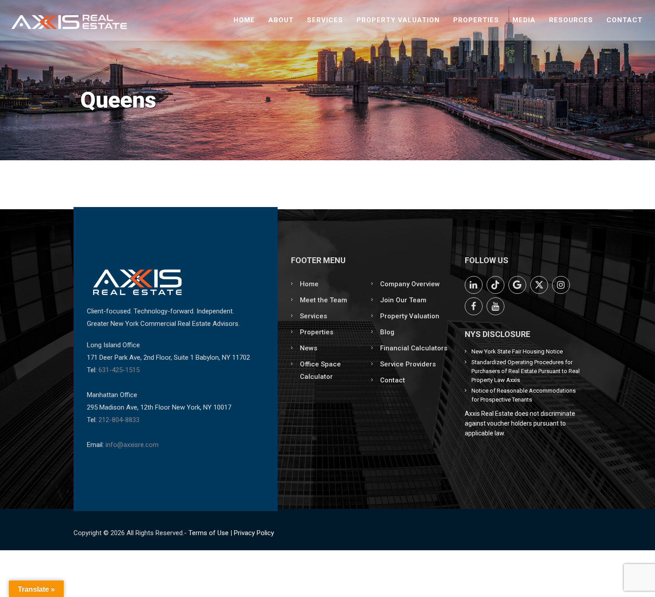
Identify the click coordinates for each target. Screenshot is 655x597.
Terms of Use (208, 533)
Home (244, 20)
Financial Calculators (413, 348)
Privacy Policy (254, 533)
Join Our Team (403, 300)
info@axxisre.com (132, 445)
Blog (387, 332)
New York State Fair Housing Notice (517, 351)
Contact (624, 20)
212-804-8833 (118, 420)
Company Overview (410, 284)
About (281, 20)
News (308, 348)
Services (325, 20)
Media (524, 20)
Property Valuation (398, 20)
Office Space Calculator (320, 370)
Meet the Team (323, 300)
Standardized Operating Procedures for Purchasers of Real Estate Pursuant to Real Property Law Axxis (525, 371)
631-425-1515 (118, 370)
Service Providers (408, 364)
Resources (571, 20)
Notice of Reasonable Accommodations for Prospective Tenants (523, 395)
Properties (476, 20)
